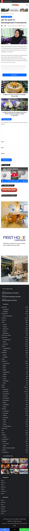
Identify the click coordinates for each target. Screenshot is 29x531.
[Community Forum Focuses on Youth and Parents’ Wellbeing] (14, 460)
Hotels (4, 445)
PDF (3, 430)
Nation (3, 385)
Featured (4, 318)
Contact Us (3, 491)
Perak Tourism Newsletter (9, 447)
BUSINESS (4, 307)
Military (4, 402)
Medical (5, 350)
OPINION (4, 408)
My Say (4, 424)
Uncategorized (5, 452)
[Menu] (27, 5)
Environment (6, 398)
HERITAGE (4, 352)
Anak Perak (5, 389)
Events (4, 341)
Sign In (2, 493)
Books (4, 367)
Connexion (5, 413)
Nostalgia (5, 357)
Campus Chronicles (7, 315)
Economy (5, 396)
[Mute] (24, 181)
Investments (6, 309)
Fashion (5, 374)
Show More (14, 75)
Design (4, 370)
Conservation (6, 393)
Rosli (4, 25)
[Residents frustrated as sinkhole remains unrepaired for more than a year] (5, 471)
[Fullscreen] (26, 181)
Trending (4, 450)
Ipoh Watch (5, 417)
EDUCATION (4, 313)
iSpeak (4, 419)
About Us (3, 482)
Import (3, 359)
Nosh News (5, 328)
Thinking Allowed (7, 426)
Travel (4, 383)
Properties (5, 311)
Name (2, 141)
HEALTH (4, 346)
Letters (4, 421)
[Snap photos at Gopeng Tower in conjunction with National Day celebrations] (14, 466)
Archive (3, 489)
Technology (5, 380)
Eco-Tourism (6, 443)
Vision (2, 484)
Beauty (4, 365)
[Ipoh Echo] (14, 5)
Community (11, 13)
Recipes (5, 331)
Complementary (6, 348)
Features (4, 320)
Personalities (6, 404)
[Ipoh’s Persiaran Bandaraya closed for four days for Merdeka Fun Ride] (5, 460)
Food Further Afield (6, 335)
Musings (5, 326)
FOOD (3, 322)
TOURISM (4, 441)
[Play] (3, 181)
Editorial (5, 415)
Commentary (6, 411)
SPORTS (4, 434)
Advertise (3, 487)
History (4, 354)
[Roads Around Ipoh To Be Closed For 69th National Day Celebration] (23, 471)
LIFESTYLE (4, 361)
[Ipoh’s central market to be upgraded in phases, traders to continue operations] (23, 460)
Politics (4, 406)
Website (3, 153)
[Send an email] (5, 25)
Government (6, 400)
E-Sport (5, 437)
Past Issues (4, 428)
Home (3, 13)
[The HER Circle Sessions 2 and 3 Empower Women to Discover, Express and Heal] (5, 466)
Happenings (4, 337)
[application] (14, 175)
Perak (3, 432)
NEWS (7, 13)
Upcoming (5, 344)
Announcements (6, 339)
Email (2, 147)
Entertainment (6, 372)
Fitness (4, 376)
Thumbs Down (5, 439)
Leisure (4, 378)
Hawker (5, 324)
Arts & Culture (6, 363)
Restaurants (5, 333)
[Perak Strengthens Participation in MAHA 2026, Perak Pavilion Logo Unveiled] (14, 471)
